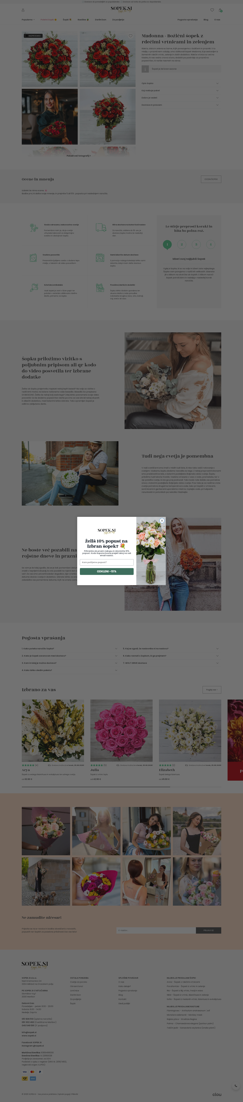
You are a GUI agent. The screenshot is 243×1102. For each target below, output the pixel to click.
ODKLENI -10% (106, 571)
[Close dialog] (162, 520)
